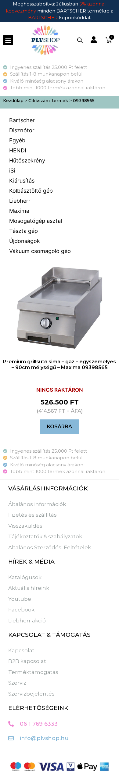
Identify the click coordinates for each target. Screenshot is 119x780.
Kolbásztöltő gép (31, 190)
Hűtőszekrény (27, 160)
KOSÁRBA (59, 426)
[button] (8, 40)
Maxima (19, 211)
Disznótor (21, 130)
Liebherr (20, 201)
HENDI (17, 150)
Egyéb (17, 140)
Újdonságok (24, 241)
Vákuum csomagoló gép (40, 251)
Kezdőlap (13, 100)
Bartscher (22, 120)
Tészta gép (23, 231)
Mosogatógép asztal (35, 221)
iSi (12, 170)
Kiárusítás (21, 180)
